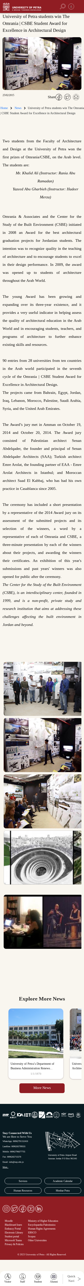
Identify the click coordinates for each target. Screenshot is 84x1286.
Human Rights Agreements (42, 1228)
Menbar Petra (63, 1190)
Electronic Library (14, 1232)
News (18, 108)
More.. (5, 1167)
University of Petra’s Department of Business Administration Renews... (32, 1066)
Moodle (9, 1220)
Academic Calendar (63, 1181)
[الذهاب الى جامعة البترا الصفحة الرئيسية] (27, 7)
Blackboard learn (13, 1224)
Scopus (32, 1236)
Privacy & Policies (14, 1244)
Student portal (12, 1236)
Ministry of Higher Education (43, 1220)
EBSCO (32, 1232)
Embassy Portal (13, 1228)
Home (4, 108)
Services (23, 1181)
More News (42, 1088)
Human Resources (23, 1190)
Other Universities (37, 1240)
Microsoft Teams (13, 1240)
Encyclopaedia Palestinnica (41, 1224)
